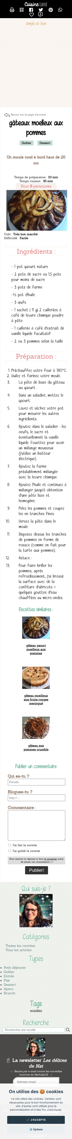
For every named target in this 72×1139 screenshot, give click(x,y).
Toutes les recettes (20, 946)
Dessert (10, 984)
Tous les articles (19, 950)
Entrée (9, 976)
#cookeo (36, 1010)
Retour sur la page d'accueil (28, 114)
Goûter (9, 972)
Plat (7, 980)
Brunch (9, 993)
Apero (8, 989)
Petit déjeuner (15, 967)
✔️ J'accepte (36, 1119)
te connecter (50, 858)
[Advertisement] (36, 67)
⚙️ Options (36, 1129)
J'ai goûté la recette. (25, 851)
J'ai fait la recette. (24, 845)
